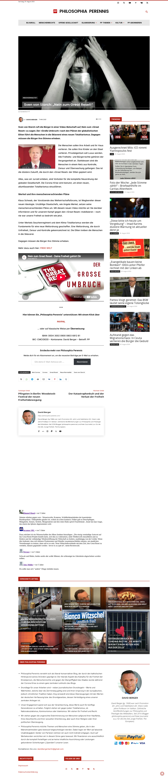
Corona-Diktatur (71, 646)
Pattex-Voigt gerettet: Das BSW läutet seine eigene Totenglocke (129, 301)
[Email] (43, 379)
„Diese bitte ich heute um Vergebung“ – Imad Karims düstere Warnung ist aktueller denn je (128, 225)
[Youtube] (130, 3)
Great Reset (54, 372)
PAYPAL (61, 321)
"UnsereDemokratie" (118, 306)
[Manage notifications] (162, 774)
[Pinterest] (135, 3)
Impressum (23, 765)
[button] (147, 12)
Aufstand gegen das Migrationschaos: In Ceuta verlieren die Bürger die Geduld (129, 338)
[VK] (49, 379)
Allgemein (114, 233)
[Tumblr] (66, 379)
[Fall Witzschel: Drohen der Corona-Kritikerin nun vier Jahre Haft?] (84, 645)
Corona (44, 372)
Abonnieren (82, 362)
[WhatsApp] (26, 379)
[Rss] (147, 3)
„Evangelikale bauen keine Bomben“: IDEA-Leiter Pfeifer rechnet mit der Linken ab (127, 265)
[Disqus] (61, 473)
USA (112, 154)
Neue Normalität (30, 98)
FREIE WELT (46, 248)
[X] (20, 379)
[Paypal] (52, 431)
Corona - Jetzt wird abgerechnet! (34, 616)
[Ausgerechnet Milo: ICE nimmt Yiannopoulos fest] (130, 135)
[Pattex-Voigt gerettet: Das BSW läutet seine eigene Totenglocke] (130, 287)
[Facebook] (39, 431)
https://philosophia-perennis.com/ (49, 416)
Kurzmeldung (70, 621)
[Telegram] (32, 379)
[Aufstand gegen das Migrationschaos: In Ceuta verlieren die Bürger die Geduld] (130, 322)
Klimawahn (26, 643)
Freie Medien (115, 271)
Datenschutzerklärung (28, 772)
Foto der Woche (117, 192)
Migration (114, 344)
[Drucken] (37, 379)
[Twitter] (124, 3)
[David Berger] (21, 119)
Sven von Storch (79, 372)
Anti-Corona (36, 372)
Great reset (113, 599)
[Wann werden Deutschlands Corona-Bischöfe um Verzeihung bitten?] (40, 609)
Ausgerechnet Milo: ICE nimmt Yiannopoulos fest (128, 149)
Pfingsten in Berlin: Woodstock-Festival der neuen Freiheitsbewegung (37, 396)
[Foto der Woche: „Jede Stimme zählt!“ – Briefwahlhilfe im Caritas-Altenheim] (130, 170)
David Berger (31, 119)
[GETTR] (43, 431)
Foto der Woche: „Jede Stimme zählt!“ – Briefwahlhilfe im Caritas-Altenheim (128, 185)
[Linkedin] (60, 379)
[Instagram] (118, 3)
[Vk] (141, 3)
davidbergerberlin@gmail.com (50, 749)
